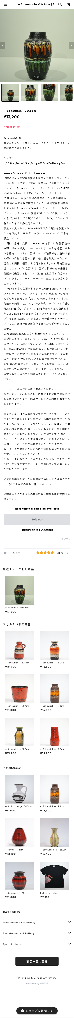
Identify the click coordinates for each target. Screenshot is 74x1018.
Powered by (33, 983)
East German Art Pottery (18, 933)
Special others (12, 944)
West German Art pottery (19, 922)
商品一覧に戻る (37, 961)
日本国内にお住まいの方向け (37, 530)
